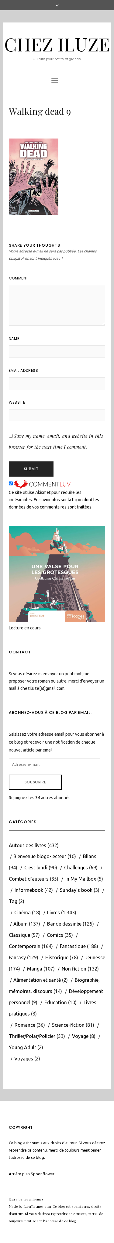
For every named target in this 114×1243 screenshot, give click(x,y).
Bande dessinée (64, 923)
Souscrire (35, 782)
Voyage (80, 1036)
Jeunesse (95, 957)
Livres (53, 912)
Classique (19, 935)
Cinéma (22, 912)
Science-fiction (68, 1025)
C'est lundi (35, 867)
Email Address (23, 370)
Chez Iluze (57, 44)
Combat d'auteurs (29, 879)
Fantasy (17, 957)
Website (17, 402)
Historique (56, 957)
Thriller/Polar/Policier (32, 1036)
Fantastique (73, 946)
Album (20, 923)
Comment (18, 278)
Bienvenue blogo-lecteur (39, 856)
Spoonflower (42, 1174)
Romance (25, 1025)
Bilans (89, 856)
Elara (13, 1199)
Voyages (23, 1058)
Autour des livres (27, 845)
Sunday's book (76, 890)
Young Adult (22, 1047)
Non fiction (74, 968)
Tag (13, 901)
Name (14, 338)
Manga (34, 968)
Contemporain (24, 946)
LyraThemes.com (37, 1206)
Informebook (29, 890)
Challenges (76, 867)
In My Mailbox (80, 879)
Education (55, 1002)
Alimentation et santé (37, 980)
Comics (55, 935)
